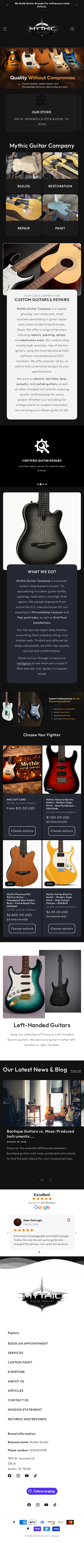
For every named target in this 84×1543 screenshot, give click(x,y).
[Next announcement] (76, 5)
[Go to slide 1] (39, 1252)
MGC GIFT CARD (16, 799)
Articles (15, 1391)
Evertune (16, 1372)
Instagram (24, 663)
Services (15, 1353)
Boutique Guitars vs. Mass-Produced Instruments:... (40, 1134)
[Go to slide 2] (42, 1252)
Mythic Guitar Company (46, 1535)
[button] (5, 29)
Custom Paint (20, 1362)
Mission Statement (25, 1410)
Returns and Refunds (27, 1419)
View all (76, 1070)
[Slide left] (33, 1180)
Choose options (22, 831)
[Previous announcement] (7, 5)
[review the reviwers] (68, 1220)
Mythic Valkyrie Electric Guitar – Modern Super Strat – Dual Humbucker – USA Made (61, 804)
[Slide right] (50, 1180)
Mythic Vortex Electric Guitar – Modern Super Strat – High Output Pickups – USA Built (59, 899)
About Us (16, 1381)
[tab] (38, 484)
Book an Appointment (28, 1343)
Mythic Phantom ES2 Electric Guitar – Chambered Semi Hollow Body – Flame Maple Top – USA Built (21, 900)
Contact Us (18, 1400)
